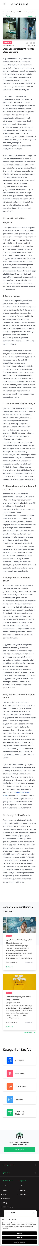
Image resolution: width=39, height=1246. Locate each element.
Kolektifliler (23, 1194)
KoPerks (22, 1186)
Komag (13, 12)
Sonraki (30, 16)
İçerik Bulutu (10, 45)
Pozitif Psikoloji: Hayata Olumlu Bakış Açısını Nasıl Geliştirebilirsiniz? (18, 999)
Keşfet (8, 967)
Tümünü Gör (28, 1032)
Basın (4, 1194)
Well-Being (20, 12)
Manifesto (6, 1186)
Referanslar (6, 1198)
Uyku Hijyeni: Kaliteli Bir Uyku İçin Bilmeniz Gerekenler (19, 941)
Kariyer (5, 1190)
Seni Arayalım (19, 1149)
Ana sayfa (6, 12)
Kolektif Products (8, 1207)
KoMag (5, 1203)
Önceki (8, 16)
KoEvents (22, 1190)
